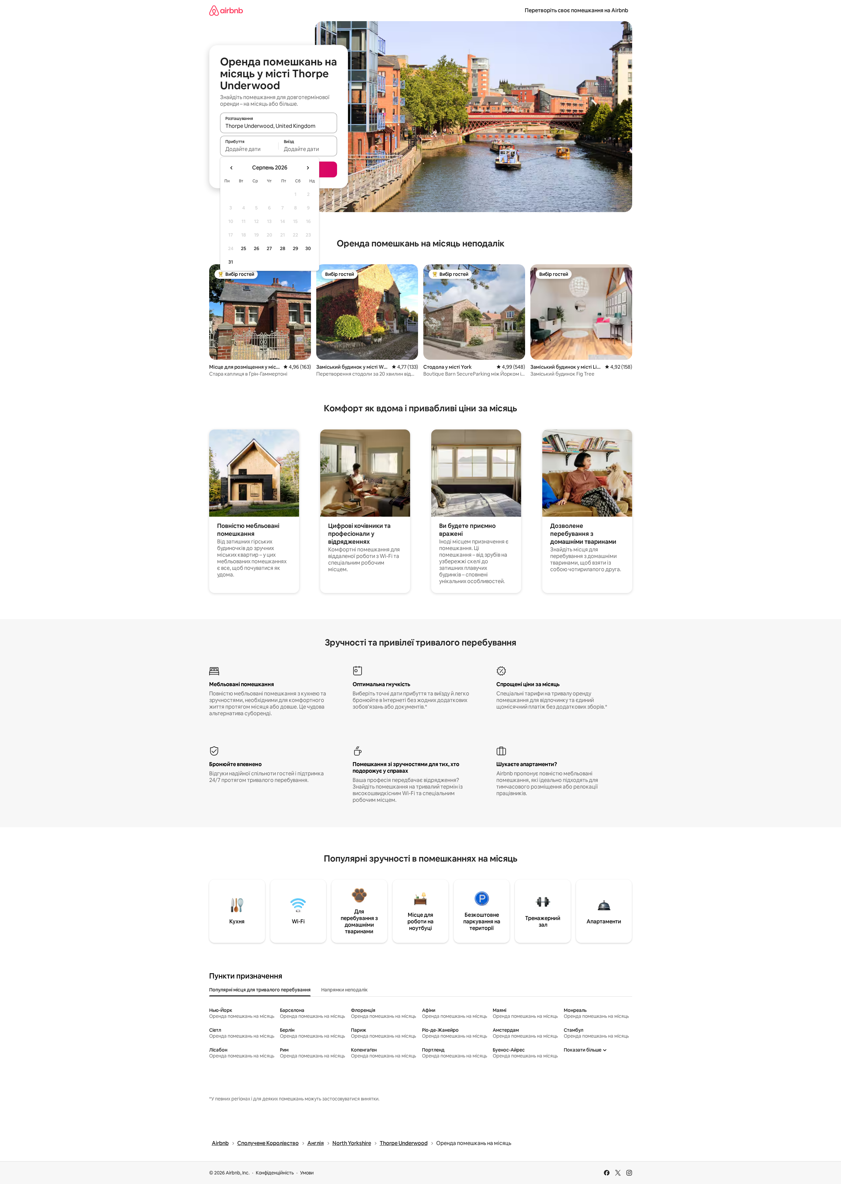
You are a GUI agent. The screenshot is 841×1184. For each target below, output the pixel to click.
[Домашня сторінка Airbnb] (226, 10)
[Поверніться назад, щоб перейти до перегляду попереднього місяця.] (232, 168)
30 (308, 248)
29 (295, 248)
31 (230, 262)
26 (256, 248)
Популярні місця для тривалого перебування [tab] (260, 990)
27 (269, 248)
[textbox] (249, 149)
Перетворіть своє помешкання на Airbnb (576, 10)
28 (282, 248)
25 (243, 248)
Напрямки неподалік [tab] (344, 990)
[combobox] (278, 126)
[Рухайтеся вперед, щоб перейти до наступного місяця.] (308, 168)
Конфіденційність (275, 1173)
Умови (307, 1173)
